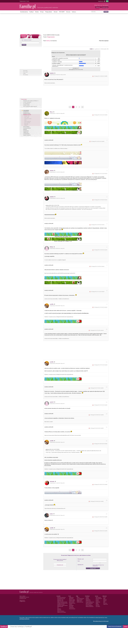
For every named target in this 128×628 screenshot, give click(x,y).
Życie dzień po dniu (80, 598)
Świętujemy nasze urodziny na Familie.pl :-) (30, 100)
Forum (44, 34)
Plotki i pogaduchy (27, 121)
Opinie (78, 597)
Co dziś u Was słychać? (27, 102)
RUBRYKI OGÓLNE (51, 34)
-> (82, 107)
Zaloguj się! (98, 7)
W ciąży (42, 11)
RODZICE (25, 129)
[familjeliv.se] (107, 1)
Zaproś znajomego (89, 603)
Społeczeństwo (80, 599)
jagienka (47, 449)
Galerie (104, 600)
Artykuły (105, 599)
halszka (52, 170)
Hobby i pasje (79, 600)
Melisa (51, 247)
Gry (58, 607)
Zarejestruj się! (60, 564)
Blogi (104, 598)
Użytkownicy (71, 607)
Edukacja (59, 608)
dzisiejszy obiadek (26, 104)
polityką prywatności (24, 619)
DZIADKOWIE (26, 130)
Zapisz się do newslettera (103, 8)
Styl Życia (97, 605)
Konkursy (74, 11)
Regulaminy (88, 599)
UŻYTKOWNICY (26, 133)
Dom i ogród (26, 117)
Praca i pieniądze (27, 122)
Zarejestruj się (105, 7)
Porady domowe (72, 608)
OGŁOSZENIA (26, 110)
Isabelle (52, 73)
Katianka (52, 481)
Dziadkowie (71, 605)
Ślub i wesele (71, 601)
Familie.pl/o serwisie (27, 118)
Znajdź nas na (101, 1)
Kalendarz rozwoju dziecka (62, 605)
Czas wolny (98, 606)
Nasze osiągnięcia (89, 605)
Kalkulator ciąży (60, 600)
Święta (97, 603)
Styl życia (68, 11)
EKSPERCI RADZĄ (26, 113)
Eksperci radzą (72, 599)
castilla (52, 304)
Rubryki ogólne (72, 600)
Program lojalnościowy (90, 601)
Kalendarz (59, 609)
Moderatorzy (88, 600)
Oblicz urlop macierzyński (62, 601)
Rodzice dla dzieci (60, 611)
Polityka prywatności (89, 606)
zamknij (125, 626)
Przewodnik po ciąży (61, 598)
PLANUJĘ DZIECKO (27, 128)
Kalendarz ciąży (60, 599)
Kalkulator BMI (60, 606)
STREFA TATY (26, 132)
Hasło (79, 561)
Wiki (104, 601)
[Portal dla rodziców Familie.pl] (28, 8)
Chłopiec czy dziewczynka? (62, 603)
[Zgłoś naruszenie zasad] (93, 76)
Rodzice (37, 11)
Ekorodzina (71, 598)
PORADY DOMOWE (27, 135)
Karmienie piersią (24, 11)
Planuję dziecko (48, 11)
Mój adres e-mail (81, 559)
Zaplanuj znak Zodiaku (61, 612)
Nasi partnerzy (88, 604)
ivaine (51, 513)
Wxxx (51, 112)
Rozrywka (57, 34)
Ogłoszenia (71, 597)
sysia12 (52, 402)
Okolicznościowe (80, 601)
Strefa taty (71, 606)
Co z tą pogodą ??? (26, 103)
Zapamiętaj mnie (80, 564)
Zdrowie (55, 11)
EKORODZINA (26, 111)
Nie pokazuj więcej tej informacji (100, 621)
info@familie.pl (22, 601)
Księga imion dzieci (61, 604)
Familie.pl (31, 11)
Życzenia (105, 603)
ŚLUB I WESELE (26, 126)
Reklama (87, 598)
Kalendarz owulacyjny (61, 597)
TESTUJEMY (62, 11)
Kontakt (87, 597)
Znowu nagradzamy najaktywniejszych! (30, 106)
